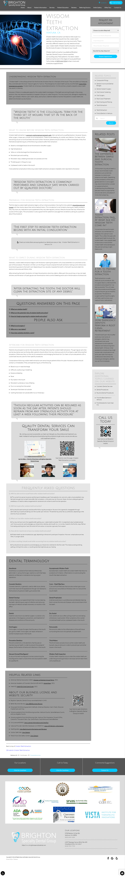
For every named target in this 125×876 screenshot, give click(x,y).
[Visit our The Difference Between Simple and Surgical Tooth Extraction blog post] (105, 152)
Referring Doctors (85, 7)
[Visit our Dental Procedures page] (27, 476)
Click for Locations (20, 770)
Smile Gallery (97, 7)
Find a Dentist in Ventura (104, 113)
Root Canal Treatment (103, 99)
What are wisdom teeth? (19, 309)
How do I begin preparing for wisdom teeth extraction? (29, 316)
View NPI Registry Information (54, 726)
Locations (103, 3)
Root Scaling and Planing (104, 102)
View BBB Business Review (34, 704)
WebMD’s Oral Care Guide (25, 686)
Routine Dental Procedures (105, 393)
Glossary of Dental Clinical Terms (43, 680)
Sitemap (16, 859)
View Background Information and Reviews (33, 729)
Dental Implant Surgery (104, 89)
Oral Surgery (101, 95)
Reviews (74, 7)
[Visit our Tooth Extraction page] (70, 476)
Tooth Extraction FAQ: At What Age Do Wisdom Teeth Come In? (105, 220)
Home (23, 7)
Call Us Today (117, 3)
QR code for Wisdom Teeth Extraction (18, 750)
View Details (26, 732)
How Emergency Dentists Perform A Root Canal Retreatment (105, 325)
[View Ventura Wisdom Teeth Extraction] (21, 64)
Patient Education (63, 7)
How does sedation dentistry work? (22, 333)
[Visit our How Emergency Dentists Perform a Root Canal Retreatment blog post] (105, 318)
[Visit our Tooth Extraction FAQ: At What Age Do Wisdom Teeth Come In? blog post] (105, 212)
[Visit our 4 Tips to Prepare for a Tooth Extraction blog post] (105, 267)
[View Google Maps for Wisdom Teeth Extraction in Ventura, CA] (35, 457)
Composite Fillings (102, 80)
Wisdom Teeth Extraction (23, 746)
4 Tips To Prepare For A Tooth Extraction (105, 272)
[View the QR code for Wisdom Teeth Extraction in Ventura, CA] (67, 455)
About (29, 7)
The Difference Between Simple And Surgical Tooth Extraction (104, 159)
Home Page (47, 683)
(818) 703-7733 (70, 846)
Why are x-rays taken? (18, 329)
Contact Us (117, 7)
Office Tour (107, 7)
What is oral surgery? (18, 326)
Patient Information (40, 7)
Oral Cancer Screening (104, 92)
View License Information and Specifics (36, 722)
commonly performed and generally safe (38, 135)
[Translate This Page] (122, 873)
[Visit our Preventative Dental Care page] (48, 476)
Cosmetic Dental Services (104, 386)
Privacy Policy (9, 859)
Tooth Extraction (102, 105)
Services (52, 7)
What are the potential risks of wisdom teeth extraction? (29, 313)
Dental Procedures (102, 390)
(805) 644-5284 (61, 61)
